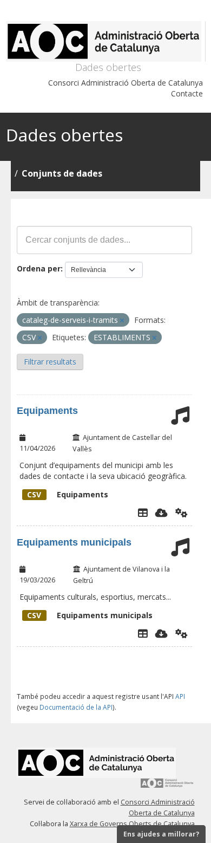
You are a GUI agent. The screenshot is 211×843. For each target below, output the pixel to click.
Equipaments (47, 410)
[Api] (181, 512)
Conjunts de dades (62, 173)
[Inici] (106, 41)
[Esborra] (122, 320)
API (180, 696)
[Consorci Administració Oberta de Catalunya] (167, 787)
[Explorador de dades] (143, 512)
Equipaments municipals (74, 542)
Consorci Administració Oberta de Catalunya (125, 82)
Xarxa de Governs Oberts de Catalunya (132, 823)
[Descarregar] (161, 512)
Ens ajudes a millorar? (161, 834)
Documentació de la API (76, 707)
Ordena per (39, 268)
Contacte (187, 93)
